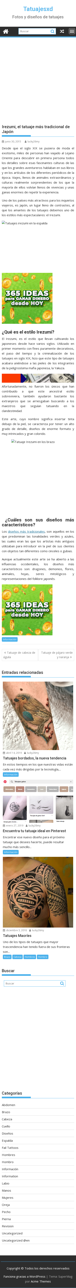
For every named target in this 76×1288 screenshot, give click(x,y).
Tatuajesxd (38, 8)
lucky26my (34, 141)
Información (9, 639)
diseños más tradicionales (26, 531)
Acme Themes (41, 1281)
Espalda (7, 1140)
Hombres (30, 956)
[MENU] (72, 31)
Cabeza (17, 956)
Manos (6, 1190)
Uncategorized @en (16, 1240)
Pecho (6, 1212)
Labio (5, 1183)
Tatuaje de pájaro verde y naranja (57, 655)
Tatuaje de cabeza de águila (19, 655)
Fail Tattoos (10, 1148)
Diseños (7, 1133)
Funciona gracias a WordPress (24, 1276)
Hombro (42, 956)
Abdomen (8, 1105)
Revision (8, 1226)
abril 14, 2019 (13, 753)
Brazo (7, 956)
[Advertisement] (38, 78)
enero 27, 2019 (14, 825)
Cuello (6, 1126)
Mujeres (7, 1197)
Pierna (6, 1219)
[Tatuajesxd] (5, 31)
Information (10, 1176)
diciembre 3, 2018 (16, 930)
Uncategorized (12, 1233)
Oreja (6, 1205)
